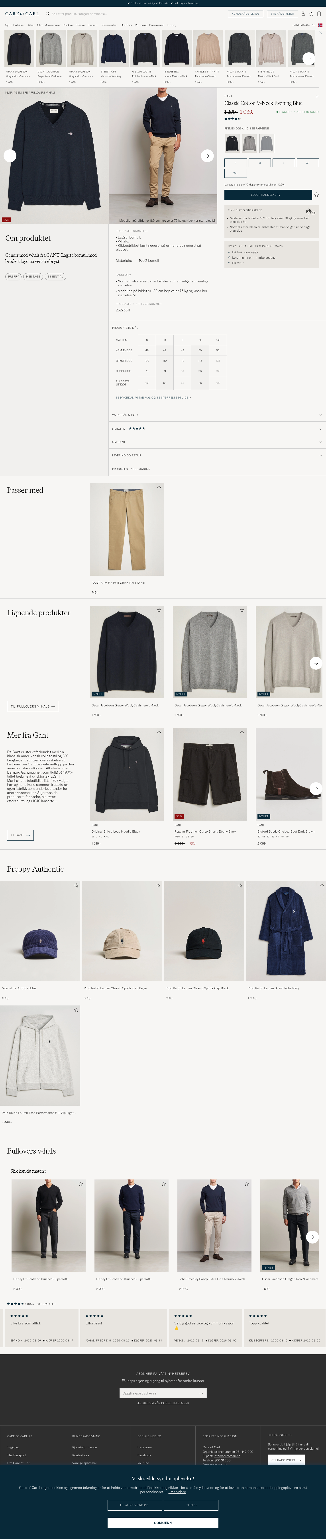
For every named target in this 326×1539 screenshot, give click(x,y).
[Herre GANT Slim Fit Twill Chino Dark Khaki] (127, 529)
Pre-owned (156, 25)
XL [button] (307, 162)
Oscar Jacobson (16, 71)
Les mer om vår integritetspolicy (163, 1403)
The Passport (16, 1455)
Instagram (144, 1447)
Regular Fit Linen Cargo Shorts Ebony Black (205, 831)
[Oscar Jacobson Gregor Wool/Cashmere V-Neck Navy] (127, 701)
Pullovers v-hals (43, 92)
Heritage (33, 276)
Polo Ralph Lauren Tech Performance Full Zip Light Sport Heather (38, 1113)
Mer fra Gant (28, 735)
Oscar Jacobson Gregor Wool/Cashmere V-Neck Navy (125, 705)
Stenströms (109, 71)
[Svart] (232, 143)
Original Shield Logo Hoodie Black (116, 831)
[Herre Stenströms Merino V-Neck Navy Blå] (114, 48)
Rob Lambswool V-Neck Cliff (302, 76)
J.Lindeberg (171, 71)
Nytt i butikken (15, 25)
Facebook (144, 1455)
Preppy (13, 276)
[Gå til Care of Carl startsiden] (22, 14)
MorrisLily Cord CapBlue (19, 988)
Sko (40, 25)
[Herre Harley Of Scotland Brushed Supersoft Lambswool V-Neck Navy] (131, 1225)
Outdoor (126, 25)
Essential (55, 276)
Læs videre (177, 1492)
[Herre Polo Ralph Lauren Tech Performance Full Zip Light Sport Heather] (40, 1055)
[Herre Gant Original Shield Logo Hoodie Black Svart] (127, 774)
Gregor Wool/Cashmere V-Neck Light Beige (81, 76)
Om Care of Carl (18, 1463)
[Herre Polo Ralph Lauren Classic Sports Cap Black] (204, 931)
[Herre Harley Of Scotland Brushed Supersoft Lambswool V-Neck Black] (49, 1225)
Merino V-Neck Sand (268, 76)
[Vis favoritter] (311, 14)
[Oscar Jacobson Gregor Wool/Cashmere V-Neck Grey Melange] (210, 701)
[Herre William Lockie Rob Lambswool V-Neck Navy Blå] (145, 48)
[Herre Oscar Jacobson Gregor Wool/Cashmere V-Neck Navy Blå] (19, 48)
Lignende (39, 612)
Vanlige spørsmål (84, 1463)
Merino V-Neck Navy (111, 76)
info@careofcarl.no (227, 1456)
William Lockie (141, 71)
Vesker (81, 25)
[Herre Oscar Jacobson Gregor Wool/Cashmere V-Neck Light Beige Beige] (82, 48)
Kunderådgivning (245, 13)
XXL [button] (235, 173)
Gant (228, 96)
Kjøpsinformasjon (84, 1447)
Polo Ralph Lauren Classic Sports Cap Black (197, 988)
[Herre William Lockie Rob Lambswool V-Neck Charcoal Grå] (240, 48)
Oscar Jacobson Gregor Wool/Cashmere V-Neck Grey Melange (208, 705)
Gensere (22, 92)
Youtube (143, 1463)
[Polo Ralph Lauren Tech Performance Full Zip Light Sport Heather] (40, 1108)
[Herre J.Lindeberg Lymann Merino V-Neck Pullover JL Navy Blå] (177, 48)
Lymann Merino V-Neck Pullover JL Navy (175, 76)
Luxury (171, 25)
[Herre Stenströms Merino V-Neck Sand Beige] (271, 48)
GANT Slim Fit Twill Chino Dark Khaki (118, 583)
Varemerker (110, 25)
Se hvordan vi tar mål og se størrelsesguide (152, 397)
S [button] (235, 162)
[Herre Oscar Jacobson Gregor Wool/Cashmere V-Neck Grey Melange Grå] (51, 48)
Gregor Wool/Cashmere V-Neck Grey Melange (49, 76)
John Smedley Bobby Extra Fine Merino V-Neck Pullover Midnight (212, 1279)
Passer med (25, 490)
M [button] (260, 162)
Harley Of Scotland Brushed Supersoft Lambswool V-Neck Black (40, 1279)
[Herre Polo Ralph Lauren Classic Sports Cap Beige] (122, 931)
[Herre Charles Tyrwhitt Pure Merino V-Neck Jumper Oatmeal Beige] (208, 48)
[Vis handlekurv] (318, 13)
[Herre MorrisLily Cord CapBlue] (40, 931)
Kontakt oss (80, 1455)
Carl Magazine (304, 25)
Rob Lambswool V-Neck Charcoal (239, 76)
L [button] (283, 162)
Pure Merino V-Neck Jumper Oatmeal (205, 76)
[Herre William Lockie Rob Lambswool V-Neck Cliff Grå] (303, 48)
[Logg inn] (303, 13)
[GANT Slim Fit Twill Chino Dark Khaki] (127, 578)
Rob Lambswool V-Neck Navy (144, 76)
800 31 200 (222, 1460)
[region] (163, 1328)
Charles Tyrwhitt (207, 71)
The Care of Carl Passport (163, 3)
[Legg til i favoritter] (158, 488)
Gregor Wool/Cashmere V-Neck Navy (18, 76)
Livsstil (93, 25)
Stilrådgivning (282, 13)
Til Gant (17, 835)
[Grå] (249, 143)
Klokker (68, 25)
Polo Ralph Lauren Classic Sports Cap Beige (115, 988)
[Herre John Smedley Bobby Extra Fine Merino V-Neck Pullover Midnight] (214, 1225)
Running (140, 25)
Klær (31, 25)
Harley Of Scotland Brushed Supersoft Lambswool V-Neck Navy (123, 1279)
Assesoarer (53, 25)
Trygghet (13, 1447)
